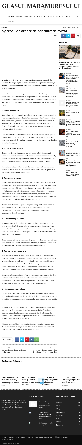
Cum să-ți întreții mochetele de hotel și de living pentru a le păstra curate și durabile (71, 380)
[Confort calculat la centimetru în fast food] (62, 113)
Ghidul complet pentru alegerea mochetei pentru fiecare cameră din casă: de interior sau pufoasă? (73, 92)
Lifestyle (49, 16)
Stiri (66, 16)
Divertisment (28, 16)
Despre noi (30, 437)
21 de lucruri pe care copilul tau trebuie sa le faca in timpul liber (45, 351)
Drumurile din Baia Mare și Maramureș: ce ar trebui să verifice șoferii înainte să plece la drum (72, 79)
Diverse (18, 16)
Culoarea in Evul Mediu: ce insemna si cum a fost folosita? (73, 153)
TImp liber (11, 21)
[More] (78, 36)
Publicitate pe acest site (61, 437)
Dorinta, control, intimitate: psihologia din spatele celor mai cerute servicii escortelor (73, 164)
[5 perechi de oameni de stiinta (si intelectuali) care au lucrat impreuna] (62, 122)
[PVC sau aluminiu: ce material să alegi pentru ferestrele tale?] (62, 103)
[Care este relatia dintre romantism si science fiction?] (62, 174)
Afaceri (10, 16)
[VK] (31, 339)
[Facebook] (63, 36)
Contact (3, 437)
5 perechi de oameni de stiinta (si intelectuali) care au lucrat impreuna (73, 124)
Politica (58, 16)
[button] (78, 17)
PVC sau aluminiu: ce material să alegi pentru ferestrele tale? (73, 104)
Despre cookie (20, 437)
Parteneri (11, 437)
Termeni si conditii (7, 439)
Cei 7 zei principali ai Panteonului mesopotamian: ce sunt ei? (72, 144)
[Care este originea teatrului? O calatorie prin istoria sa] (62, 132)
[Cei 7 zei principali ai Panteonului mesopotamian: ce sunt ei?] (62, 143)
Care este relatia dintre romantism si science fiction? (72, 174)
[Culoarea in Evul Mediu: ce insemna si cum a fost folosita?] (62, 153)
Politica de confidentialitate (43, 437)
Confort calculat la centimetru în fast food (72, 114)
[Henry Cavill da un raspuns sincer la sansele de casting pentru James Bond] (33, 404)
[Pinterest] (73, 36)
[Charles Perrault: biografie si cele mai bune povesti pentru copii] (33, 415)
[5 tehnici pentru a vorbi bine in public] (33, 425)
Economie (40, 16)
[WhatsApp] (36, 339)
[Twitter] (68, 36)
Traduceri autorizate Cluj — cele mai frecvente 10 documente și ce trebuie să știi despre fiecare (69, 65)
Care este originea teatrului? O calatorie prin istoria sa (73, 134)
